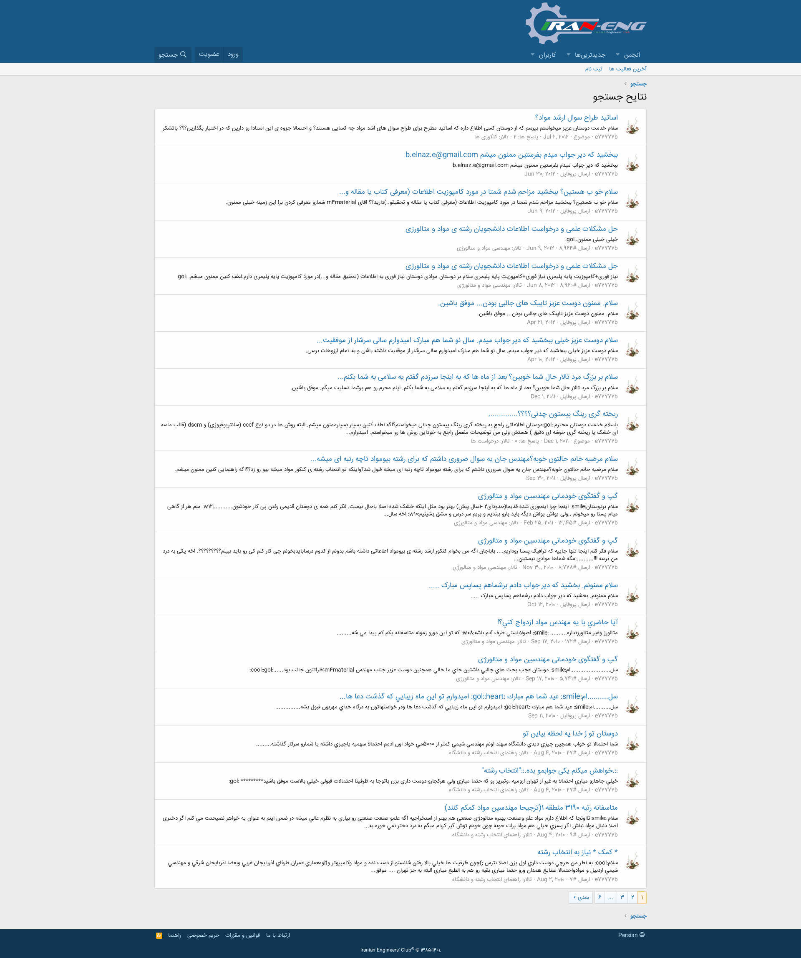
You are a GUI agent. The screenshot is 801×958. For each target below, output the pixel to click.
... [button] (610, 897)
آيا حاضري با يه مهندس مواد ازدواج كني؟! (557, 622)
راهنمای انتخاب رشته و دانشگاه (483, 753)
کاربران (547, 55)
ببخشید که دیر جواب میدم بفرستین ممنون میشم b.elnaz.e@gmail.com (512, 155)
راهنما (174, 935)
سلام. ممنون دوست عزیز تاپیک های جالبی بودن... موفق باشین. (528, 303)
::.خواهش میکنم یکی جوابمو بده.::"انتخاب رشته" (549, 771)
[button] (617, 55)
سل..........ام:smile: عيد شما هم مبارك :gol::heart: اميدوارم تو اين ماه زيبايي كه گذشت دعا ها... (479, 697)
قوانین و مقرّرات (242, 935)
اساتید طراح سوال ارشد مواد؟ (576, 118)
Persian (629, 935)
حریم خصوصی (203, 935)
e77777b (606, 137)
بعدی (583, 897)
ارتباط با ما (278, 935)
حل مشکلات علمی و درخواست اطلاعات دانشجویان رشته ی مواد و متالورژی (512, 229)
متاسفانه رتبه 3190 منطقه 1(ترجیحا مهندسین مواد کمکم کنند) (531, 808)
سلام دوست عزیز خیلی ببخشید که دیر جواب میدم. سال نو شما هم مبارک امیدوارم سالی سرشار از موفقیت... (467, 340)
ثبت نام (593, 69)
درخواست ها (485, 441)
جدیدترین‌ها (590, 55)
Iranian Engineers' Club (400, 950)
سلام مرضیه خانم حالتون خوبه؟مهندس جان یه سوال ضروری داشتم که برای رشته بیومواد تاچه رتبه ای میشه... (464, 459)
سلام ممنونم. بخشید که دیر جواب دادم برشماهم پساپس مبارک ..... (523, 585)
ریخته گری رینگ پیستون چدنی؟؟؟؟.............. (553, 414)
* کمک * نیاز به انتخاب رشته (577, 852)
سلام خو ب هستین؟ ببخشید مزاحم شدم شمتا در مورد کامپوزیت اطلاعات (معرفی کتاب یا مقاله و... (478, 192)
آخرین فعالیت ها (628, 69)
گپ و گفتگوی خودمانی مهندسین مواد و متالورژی (548, 496)
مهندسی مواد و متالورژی (483, 248)
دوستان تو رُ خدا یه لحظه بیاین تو (570, 734)
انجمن (632, 55)
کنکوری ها (485, 137)
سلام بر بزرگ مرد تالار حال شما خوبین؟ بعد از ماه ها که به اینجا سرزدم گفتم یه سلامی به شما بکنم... (478, 377)
